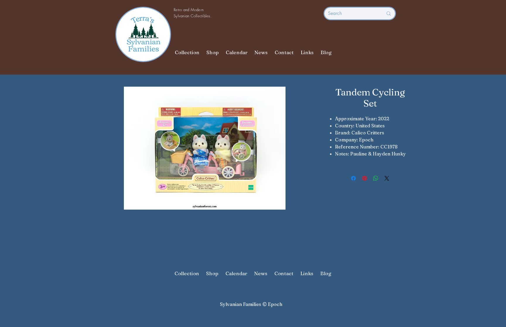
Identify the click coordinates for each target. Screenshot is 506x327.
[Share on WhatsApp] (375, 178)
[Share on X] (386, 178)
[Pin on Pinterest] (364, 178)
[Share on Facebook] (353, 178)
